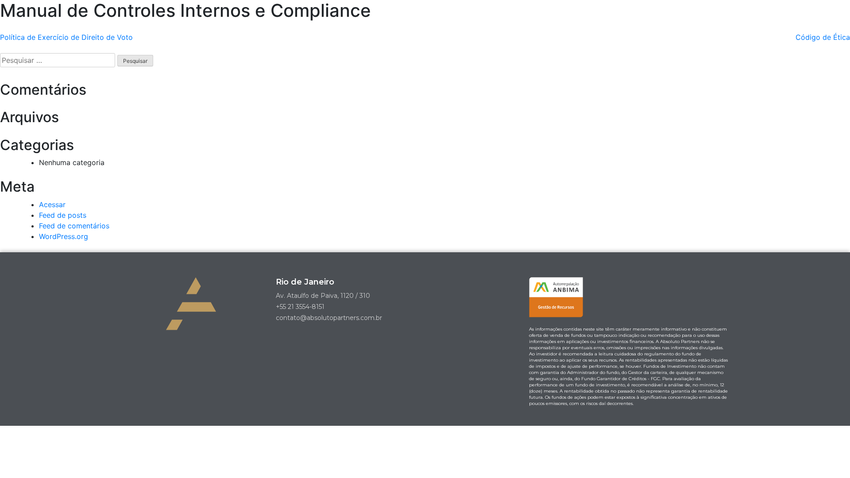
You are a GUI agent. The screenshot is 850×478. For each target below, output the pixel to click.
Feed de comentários (74, 225)
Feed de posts (62, 215)
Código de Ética (823, 37)
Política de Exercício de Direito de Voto (66, 37)
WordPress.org (63, 236)
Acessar (52, 204)
